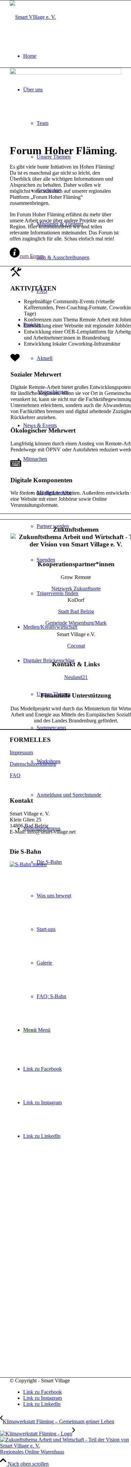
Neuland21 (76, 677)
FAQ (15, 775)
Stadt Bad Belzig (76, 611)
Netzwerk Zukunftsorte (76, 588)
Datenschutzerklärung (33, 764)
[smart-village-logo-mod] (33, 17)
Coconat (76, 646)
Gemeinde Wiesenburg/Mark (75, 623)
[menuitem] (72, 56)
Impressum (21, 752)
